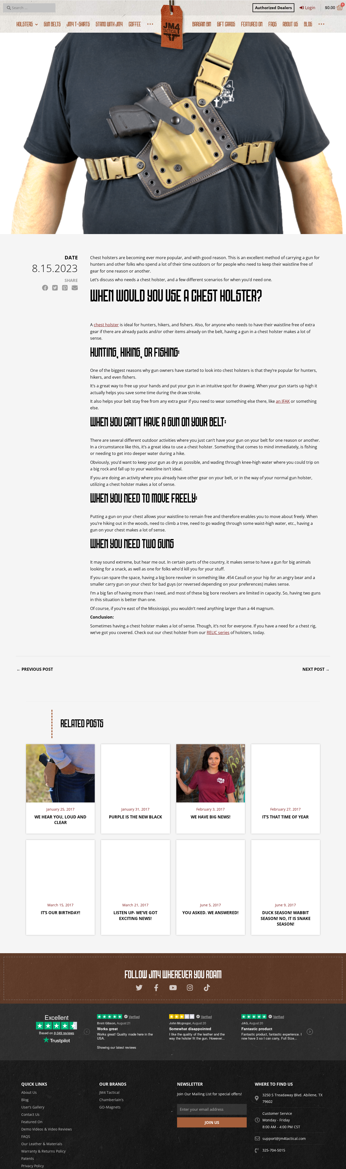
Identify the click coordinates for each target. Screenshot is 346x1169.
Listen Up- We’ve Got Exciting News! (135, 915)
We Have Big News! (210, 817)
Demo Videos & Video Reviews (46, 1129)
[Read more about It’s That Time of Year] (285, 773)
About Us (29, 1092)
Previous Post (34, 669)
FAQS (25, 1136)
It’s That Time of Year (285, 817)
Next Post (316, 669)
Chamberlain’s (111, 1099)
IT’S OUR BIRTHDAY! (60, 912)
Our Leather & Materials (41, 1143)
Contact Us (30, 1114)
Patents (27, 1158)
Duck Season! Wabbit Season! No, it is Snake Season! (286, 918)
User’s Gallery (32, 1107)
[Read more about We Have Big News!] (210, 773)
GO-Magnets (110, 1107)
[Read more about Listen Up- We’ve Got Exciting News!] (135, 868)
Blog (25, 1099)
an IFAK (283, 401)
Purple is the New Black (135, 817)
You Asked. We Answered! (210, 912)
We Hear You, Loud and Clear (60, 819)
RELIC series (218, 632)
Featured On (32, 1121)
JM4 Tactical (109, 1092)
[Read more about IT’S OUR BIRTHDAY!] (60, 868)
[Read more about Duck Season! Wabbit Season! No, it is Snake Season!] (285, 868)
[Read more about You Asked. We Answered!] (210, 868)
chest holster (106, 325)
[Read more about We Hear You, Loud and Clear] (60, 773)
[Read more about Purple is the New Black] (135, 773)
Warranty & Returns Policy (43, 1151)
